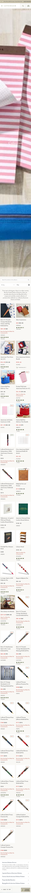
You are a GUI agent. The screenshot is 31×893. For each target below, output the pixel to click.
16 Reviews (3, 624)
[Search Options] (29, 279)
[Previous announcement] (1, 1)
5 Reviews (18, 560)
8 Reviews (3, 338)
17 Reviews (18, 495)
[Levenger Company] (12, 6)
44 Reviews (18, 329)
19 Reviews (18, 664)
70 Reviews (18, 591)
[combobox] (23, 6)
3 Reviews (3, 699)
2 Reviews (18, 401)
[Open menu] (2, 5)
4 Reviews (18, 628)
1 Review (2, 368)
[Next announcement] (29, 1)
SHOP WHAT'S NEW (25, 1)
